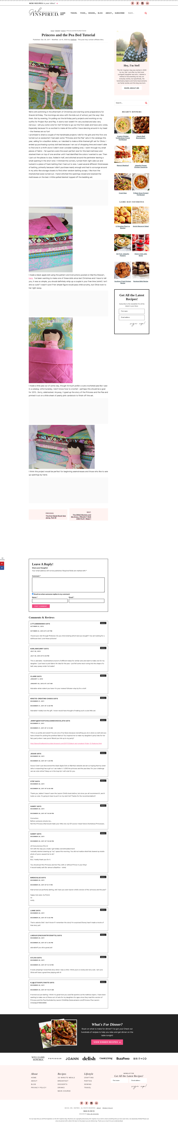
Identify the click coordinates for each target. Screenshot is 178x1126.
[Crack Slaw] (122, 189)
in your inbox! (42, 3)
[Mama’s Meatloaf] (122, 162)
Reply (103, 623)
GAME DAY (62, 14)
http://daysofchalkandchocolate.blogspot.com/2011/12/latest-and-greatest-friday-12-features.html (66, 743)
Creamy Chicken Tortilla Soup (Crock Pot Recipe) (123, 138)
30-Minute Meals (66, 1078)
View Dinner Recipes (106, 1042)
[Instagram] (142, 3)
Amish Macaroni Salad (141, 226)
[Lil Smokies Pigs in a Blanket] (122, 223)
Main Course (64, 1091)
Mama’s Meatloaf (123, 165)
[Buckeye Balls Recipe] (140, 278)
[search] (145, 13)
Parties (88, 1081)
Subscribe (120, 13)
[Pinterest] (132, 3)
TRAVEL (74, 13)
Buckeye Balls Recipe (140, 281)
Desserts (62, 1084)
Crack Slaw (123, 193)
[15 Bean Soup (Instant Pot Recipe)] (140, 189)
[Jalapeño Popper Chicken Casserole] (140, 162)
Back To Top (88, 1111)
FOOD (82, 13)
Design (91, 13)
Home (52, 30)
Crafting (89, 1078)
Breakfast (63, 1081)
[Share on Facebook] (2, 568)
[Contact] (147, 3)
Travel (87, 1088)
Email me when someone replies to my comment (52, 594)
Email (71, 597)
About (109, 13)
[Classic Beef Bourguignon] (140, 132)
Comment (36, 576)
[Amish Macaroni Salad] (140, 223)
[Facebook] (137, 3)
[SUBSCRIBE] (131, 323)
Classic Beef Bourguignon (140, 137)
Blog (100, 13)
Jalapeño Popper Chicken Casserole (140, 166)
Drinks (61, 1088)
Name (35, 597)
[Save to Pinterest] (2, 564)
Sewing (63, 30)
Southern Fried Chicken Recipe (122, 282)
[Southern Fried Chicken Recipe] (122, 278)
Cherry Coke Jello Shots (141, 254)
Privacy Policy (38, 1088)
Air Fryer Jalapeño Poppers (122, 254)
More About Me (131, 88)
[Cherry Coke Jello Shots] (140, 250)
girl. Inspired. (44, 12)
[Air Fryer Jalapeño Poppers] (122, 250)
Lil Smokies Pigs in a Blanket (123, 227)
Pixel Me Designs (93, 1114)
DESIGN (57, 30)
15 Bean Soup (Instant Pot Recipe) (140, 194)
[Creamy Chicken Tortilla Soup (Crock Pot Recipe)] (122, 132)
